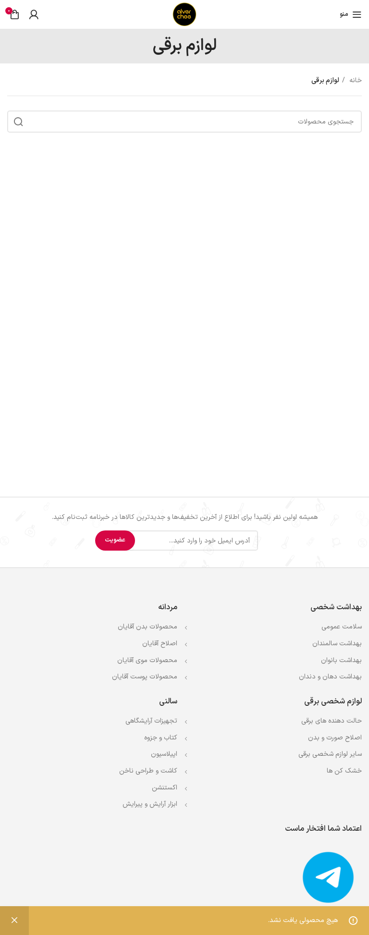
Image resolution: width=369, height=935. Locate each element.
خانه (354, 80)
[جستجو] (18, 122)
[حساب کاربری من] (33, 14)
